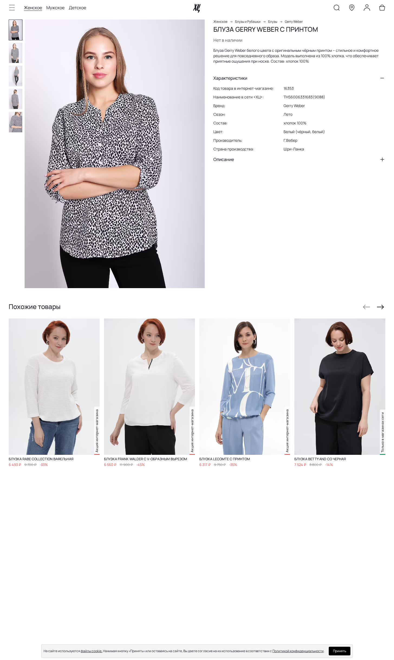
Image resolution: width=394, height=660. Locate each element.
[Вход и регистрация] (367, 8)
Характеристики (230, 78)
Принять (339, 651)
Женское (33, 8)
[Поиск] (336, 8)
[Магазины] (352, 8)
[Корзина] (382, 8)
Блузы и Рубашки (248, 21)
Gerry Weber (294, 21)
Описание (223, 159)
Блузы (272, 21)
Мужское (55, 8)
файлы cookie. (91, 651)
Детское (77, 8)
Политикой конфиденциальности (298, 651)
